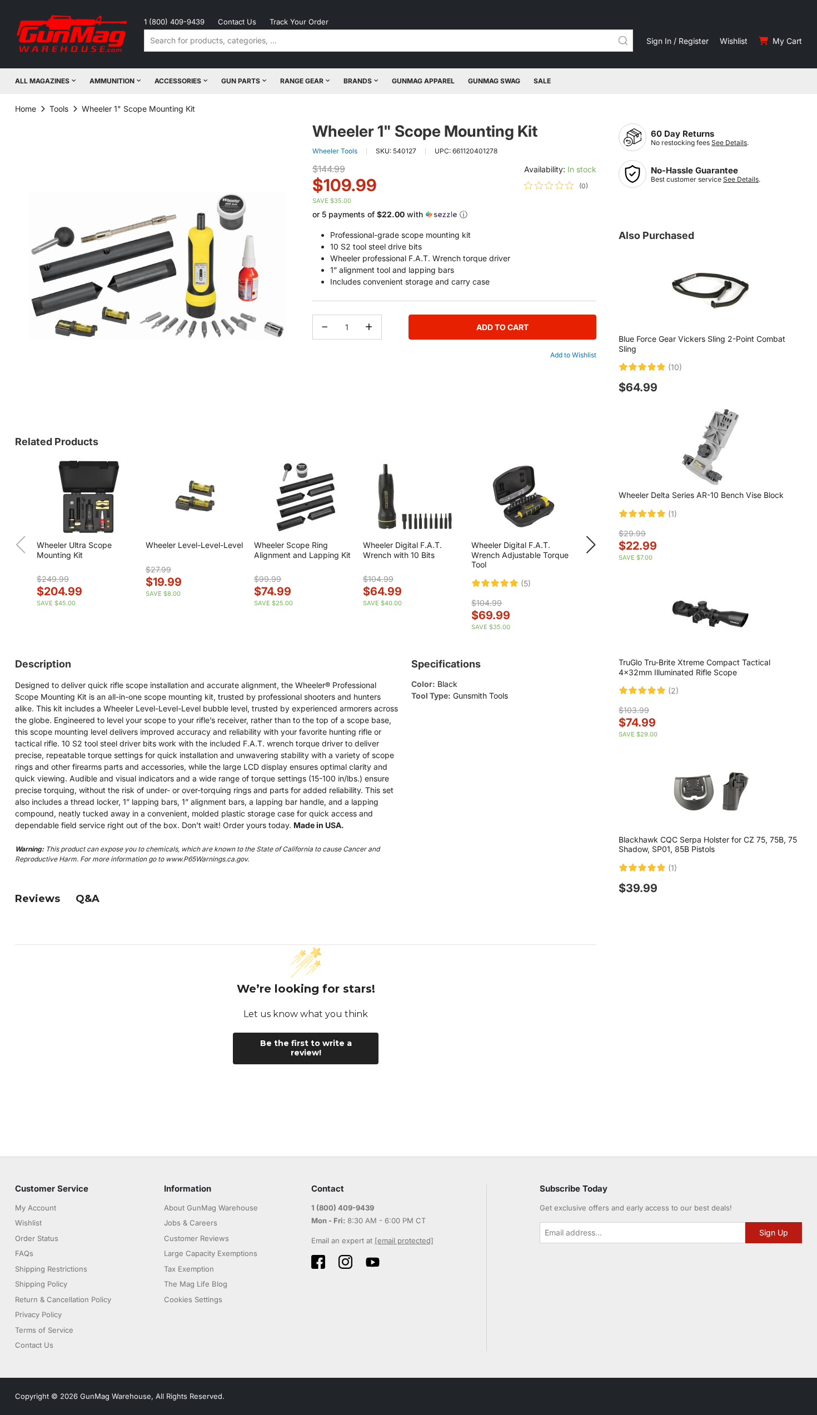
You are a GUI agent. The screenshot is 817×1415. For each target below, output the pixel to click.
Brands (357, 81)
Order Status (36, 1238)
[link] (556, 185)
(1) (672, 514)
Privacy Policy (38, 1314)
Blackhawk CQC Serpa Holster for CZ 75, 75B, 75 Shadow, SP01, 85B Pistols (708, 844)
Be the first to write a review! (306, 1048)
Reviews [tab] (37, 899)
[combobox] (388, 40)
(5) (526, 583)
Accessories (178, 81)
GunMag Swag (494, 81)
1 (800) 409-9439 (174, 21)
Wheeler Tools (334, 151)
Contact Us (237, 21)
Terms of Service (44, 1330)
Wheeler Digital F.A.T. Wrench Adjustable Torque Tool (520, 554)
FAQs (24, 1253)
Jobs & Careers (190, 1222)
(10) (675, 367)
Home (25, 108)
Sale (542, 81)
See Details (729, 142)
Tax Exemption (189, 1268)
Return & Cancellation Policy (63, 1299)
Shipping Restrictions (51, 1268)
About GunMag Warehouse (211, 1207)
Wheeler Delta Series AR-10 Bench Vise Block (701, 495)
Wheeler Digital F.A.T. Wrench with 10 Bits (402, 550)
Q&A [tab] (87, 899)
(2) (673, 691)
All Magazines (42, 81)
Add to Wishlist (573, 355)
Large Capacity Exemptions (210, 1253)
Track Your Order (299, 21)
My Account (35, 1207)
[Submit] (623, 40)
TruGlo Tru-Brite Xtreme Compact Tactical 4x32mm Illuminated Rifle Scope (694, 667)
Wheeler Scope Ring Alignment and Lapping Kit (302, 550)
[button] (454, 215)
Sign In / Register (677, 41)
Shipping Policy (41, 1283)
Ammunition (111, 81)
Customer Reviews (196, 1238)
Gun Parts (240, 81)
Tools (58, 108)
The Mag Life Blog (195, 1283)
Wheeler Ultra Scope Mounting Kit (74, 550)
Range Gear (301, 81)
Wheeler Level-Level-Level (194, 545)
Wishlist (734, 41)
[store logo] (73, 34)
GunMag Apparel (423, 81)
